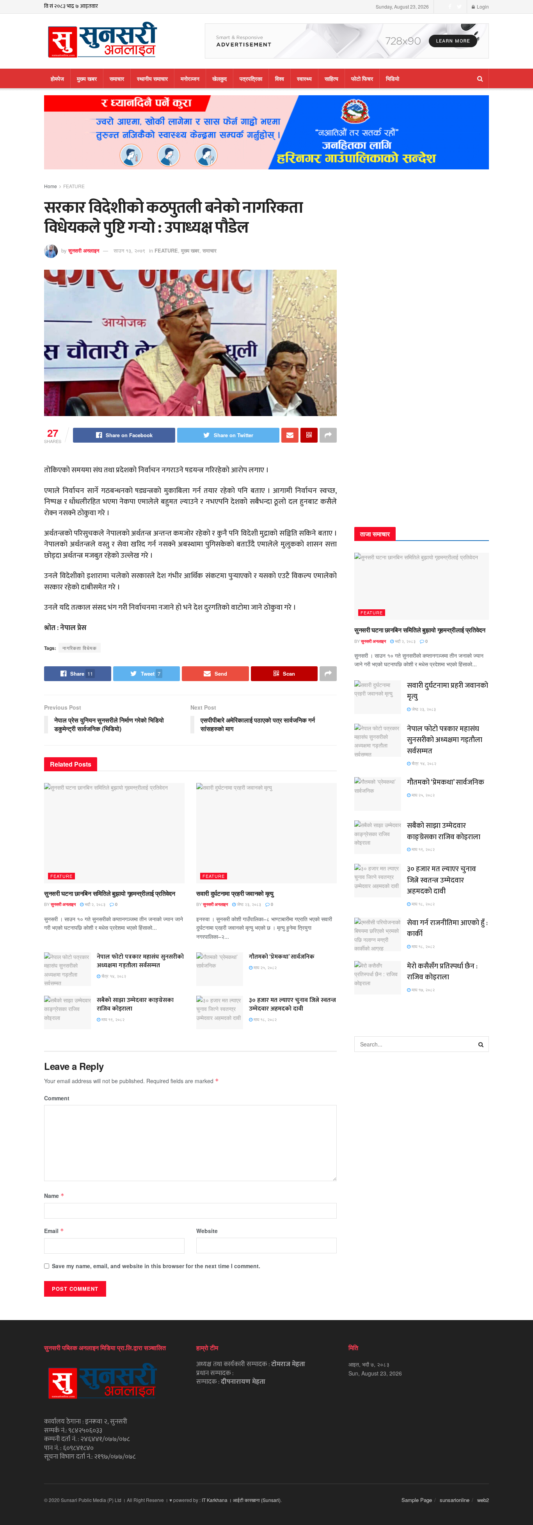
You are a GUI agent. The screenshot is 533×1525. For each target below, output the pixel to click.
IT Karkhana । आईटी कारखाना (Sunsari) (241, 1500)
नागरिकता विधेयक (79, 647)
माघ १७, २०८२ (422, 989)
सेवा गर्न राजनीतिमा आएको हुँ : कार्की (447, 928)
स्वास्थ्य (304, 78)
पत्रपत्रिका (251, 78)
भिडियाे (392, 78)
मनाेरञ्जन (190, 78)
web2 (483, 1500)
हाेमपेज (57, 78)
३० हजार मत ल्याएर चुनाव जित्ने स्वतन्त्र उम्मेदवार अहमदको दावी (292, 1004)
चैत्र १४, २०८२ (113, 976)
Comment (56, 1098)
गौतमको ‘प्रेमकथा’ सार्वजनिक (281, 957)
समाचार (117, 78)
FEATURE (74, 186)
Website (207, 1231)
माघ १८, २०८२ (264, 1019)
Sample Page (417, 1500)
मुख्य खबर (87, 78)
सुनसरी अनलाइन (83, 250)
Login (482, 6)
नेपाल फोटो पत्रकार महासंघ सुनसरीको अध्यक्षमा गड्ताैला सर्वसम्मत (140, 961)
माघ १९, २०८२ (112, 1019)
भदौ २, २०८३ (94, 904)
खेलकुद (219, 78)
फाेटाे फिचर (362, 78)
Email (54, 1231)
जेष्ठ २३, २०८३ (248, 904)
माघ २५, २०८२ (264, 967)
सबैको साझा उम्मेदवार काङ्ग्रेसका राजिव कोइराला (135, 1004)
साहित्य (331, 78)
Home (50, 186)
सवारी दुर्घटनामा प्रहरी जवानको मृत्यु (235, 893)
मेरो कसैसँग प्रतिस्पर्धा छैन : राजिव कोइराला (442, 972)
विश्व (279, 78)
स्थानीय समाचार (152, 78)
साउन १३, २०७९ (129, 250)
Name (54, 1195)
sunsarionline (454, 1500)
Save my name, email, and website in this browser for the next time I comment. (156, 1266)
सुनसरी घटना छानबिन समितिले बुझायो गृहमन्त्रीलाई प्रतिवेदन (109, 893)
